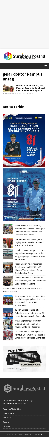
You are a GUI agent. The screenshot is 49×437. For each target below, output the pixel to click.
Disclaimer (7, 417)
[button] (45, 66)
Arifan (31, 93)
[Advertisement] (24, 24)
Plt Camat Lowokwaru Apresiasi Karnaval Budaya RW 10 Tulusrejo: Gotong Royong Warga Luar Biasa (30, 334)
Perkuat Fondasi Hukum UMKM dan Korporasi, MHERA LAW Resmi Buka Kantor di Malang (30, 280)
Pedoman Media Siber (12, 409)
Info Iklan (6, 426)
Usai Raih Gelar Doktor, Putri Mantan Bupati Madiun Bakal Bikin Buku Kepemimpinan (30, 88)
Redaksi (6, 422)
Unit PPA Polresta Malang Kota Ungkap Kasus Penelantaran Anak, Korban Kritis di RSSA (30, 242)
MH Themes (40, 434)
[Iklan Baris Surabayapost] (24, 370)
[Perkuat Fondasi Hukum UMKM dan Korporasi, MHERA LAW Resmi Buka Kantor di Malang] (8, 281)
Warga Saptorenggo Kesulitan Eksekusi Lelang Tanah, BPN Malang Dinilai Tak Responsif (28, 323)
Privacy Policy (8, 413)
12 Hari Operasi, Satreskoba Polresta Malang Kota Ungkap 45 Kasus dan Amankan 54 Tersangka (30, 313)
